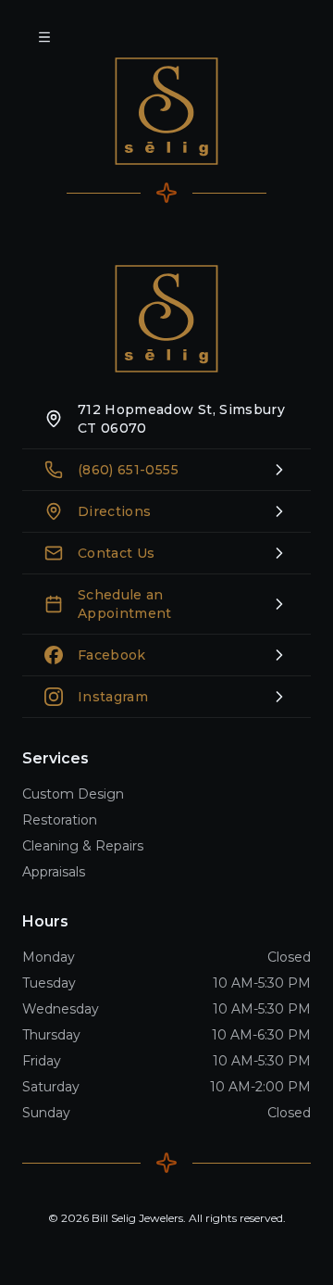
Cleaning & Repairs (82, 846)
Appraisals (53, 871)
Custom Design (73, 794)
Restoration (59, 820)
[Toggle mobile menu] (44, 37)
